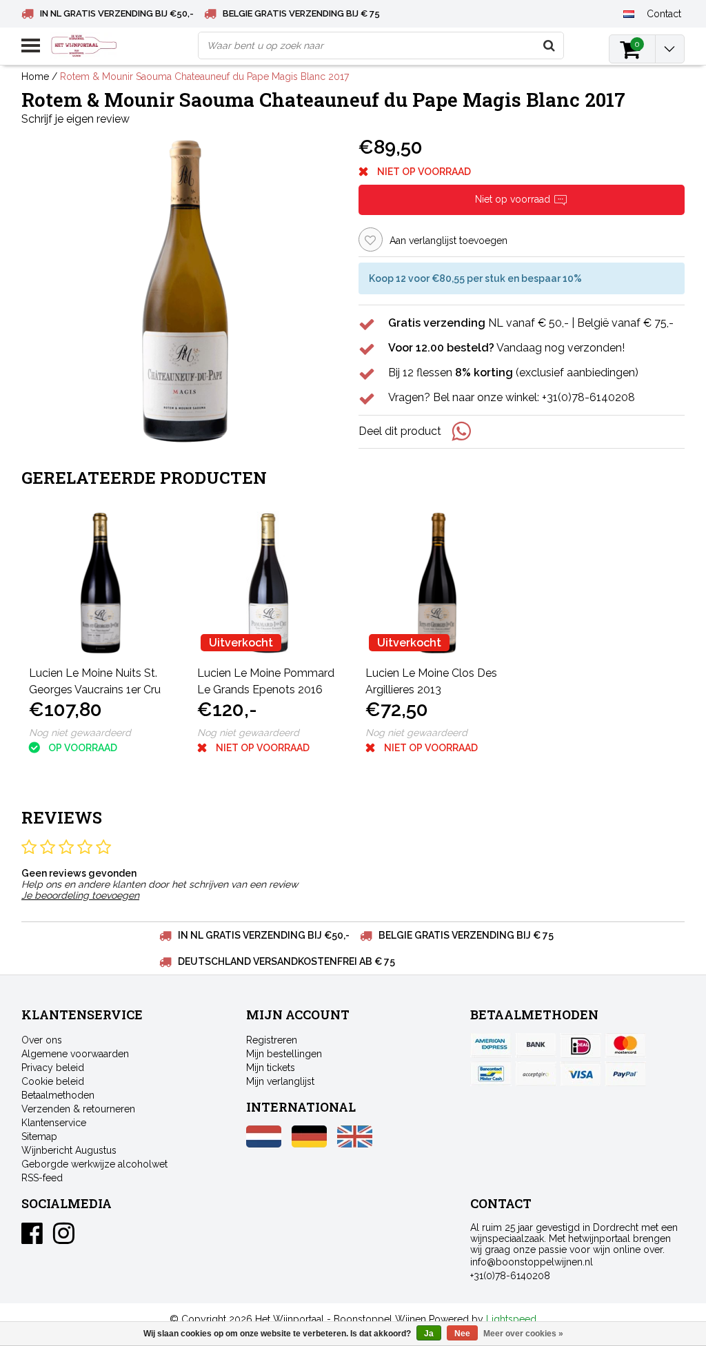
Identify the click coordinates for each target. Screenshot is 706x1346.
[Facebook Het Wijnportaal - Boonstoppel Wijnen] (32, 1238)
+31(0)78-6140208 (510, 1275)
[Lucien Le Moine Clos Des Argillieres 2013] (437, 583)
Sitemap (39, 1136)
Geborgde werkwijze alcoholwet (94, 1164)
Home (35, 76)
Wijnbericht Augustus (69, 1150)
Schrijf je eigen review (75, 118)
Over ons (41, 1040)
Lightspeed (511, 1319)
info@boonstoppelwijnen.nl (531, 1261)
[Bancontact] (491, 1073)
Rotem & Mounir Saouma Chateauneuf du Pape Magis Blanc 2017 (204, 76)
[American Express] (491, 1045)
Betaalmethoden (57, 1095)
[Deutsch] (309, 1144)
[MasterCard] (625, 1045)
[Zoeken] (549, 45)
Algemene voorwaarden (75, 1053)
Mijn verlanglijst (280, 1081)
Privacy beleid (52, 1067)
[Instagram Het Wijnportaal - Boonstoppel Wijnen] (63, 1238)
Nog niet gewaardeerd (80, 732)
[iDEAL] (580, 1045)
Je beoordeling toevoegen (80, 895)
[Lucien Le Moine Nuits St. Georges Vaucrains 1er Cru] (100, 583)
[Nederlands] (629, 13)
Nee (462, 1333)
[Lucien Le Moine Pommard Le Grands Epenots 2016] (269, 583)
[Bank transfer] (535, 1045)
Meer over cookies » (523, 1333)
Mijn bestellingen (284, 1053)
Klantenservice (53, 1122)
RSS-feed (42, 1177)
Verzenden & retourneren (78, 1108)
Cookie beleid (52, 1081)
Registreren (271, 1040)
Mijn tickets (270, 1067)
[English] (354, 1144)
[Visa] (580, 1073)
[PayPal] (535, 1073)
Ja (429, 1333)
